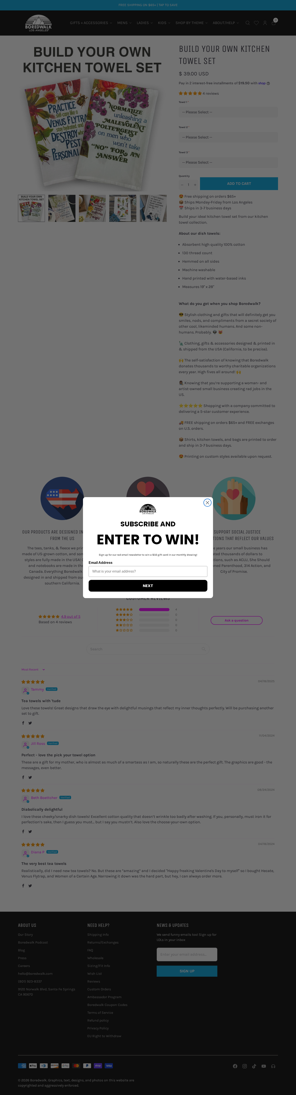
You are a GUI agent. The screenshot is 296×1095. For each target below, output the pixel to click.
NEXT (148, 585)
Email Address (100, 563)
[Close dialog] (207, 502)
